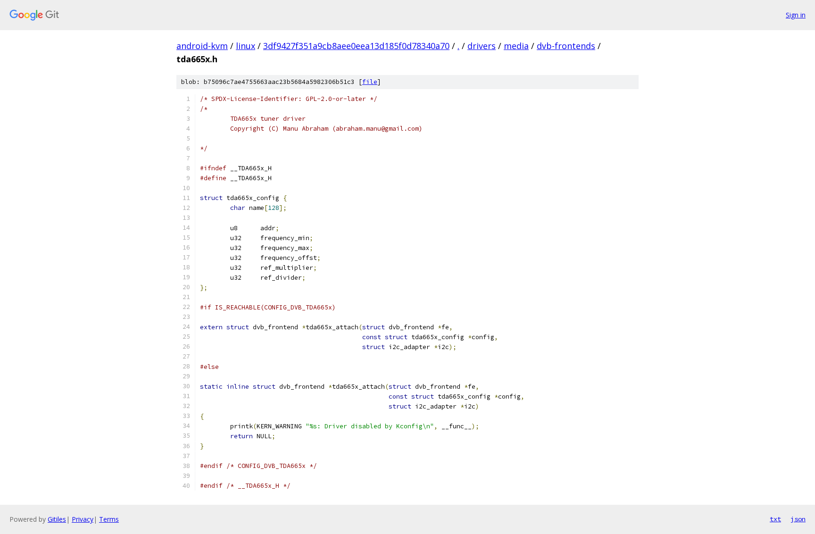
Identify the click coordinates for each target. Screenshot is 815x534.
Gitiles (57, 519)
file (369, 82)
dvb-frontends (566, 45)
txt (775, 519)
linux (245, 45)
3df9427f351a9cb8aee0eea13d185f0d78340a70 (356, 45)
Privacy (82, 519)
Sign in (796, 14)
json (798, 519)
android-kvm (202, 45)
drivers (481, 45)
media (516, 45)
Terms (109, 519)
